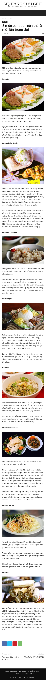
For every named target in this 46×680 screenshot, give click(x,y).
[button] (43, 13)
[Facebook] (4, 643)
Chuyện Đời (22, 671)
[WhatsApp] (20, 643)
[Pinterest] (15, 643)
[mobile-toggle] (3, 13)
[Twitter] (9, 643)
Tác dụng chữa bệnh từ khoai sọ (10, 658)
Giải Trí (10, 18)
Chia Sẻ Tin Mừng (33, 671)
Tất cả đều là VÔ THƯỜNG (34, 657)
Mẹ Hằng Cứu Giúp (11, 671)
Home (4, 18)
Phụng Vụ (24, 673)
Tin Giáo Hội (16, 673)
